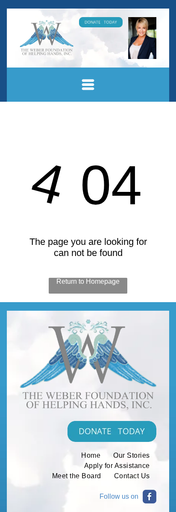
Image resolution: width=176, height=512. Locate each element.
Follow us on (119, 496)
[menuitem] (91, 455)
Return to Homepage (88, 281)
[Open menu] (88, 84)
